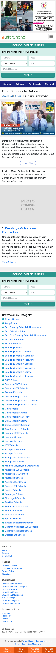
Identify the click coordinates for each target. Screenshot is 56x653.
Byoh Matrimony (34, 644)
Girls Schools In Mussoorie (18, 416)
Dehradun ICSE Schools (16, 388)
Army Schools (11, 323)
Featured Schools (13, 392)
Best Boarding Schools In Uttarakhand (23, 327)
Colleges (20, 84)
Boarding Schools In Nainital (18, 372)
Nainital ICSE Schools (15, 486)
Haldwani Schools (13, 437)
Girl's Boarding (21, 650)
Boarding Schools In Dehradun (19, 355)
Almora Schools (12, 319)
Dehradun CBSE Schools (16, 384)
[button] (28, 163)
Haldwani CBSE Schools (16, 433)
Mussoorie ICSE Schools (16, 473)
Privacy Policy (8, 571)
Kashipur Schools (13, 453)
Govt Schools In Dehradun (17, 429)
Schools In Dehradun (15, 514)
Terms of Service (9, 565)
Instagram (6, 613)
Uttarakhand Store (10, 592)
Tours (24, 644)
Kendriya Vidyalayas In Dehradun (21, 230)
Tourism (47, 641)
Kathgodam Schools (14, 461)
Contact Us (7, 556)
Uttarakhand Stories (11, 603)
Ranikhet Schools (13, 502)
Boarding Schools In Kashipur (19, 364)
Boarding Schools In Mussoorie (20, 368)
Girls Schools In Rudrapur (17, 425)
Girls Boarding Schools (16, 396)
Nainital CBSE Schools (15, 482)
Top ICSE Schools (49, 650)
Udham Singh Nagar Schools (18, 530)
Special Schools (13, 518)
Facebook (6, 616)
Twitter (5, 618)
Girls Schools (11, 408)
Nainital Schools (13, 490)
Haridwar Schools (13, 441)
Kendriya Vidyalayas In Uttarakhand (22, 465)
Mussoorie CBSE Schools (17, 469)
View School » (9, 262)
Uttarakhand (7, 96)
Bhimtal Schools (13, 343)
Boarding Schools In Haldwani (19, 359)
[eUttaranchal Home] (14, 36)
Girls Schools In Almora (16, 412)
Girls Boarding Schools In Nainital (21, 404)
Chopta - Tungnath (10, 600)
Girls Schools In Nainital (16, 420)
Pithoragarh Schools (15, 498)
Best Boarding (7, 650)
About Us (6, 550)
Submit (28, 75)
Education (39, 641)
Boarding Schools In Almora (18, 351)
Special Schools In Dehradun (19, 522)
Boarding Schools (13, 347)
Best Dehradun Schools (16, 331)
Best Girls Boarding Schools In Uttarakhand (25, 335)
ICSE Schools (11, 445)
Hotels (18, 644)
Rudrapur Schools (13, 510)
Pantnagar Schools (14, 494)
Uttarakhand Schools (15, 534)
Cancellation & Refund (12, 568)
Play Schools (35, 84)
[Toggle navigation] (51, 36)
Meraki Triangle (8, 597)
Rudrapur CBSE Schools (16, 506)
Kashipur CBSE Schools (16, 449)
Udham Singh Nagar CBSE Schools (21, 526)
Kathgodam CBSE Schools (17, 457)
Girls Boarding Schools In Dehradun (22, 400)
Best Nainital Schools (15, 339)
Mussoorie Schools (14, 477)
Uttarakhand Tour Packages (14, 586)
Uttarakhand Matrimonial (13, 595)
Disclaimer (6, 574)
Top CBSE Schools (35, 650)
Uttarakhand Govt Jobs (12, 583)
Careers (5, 553)
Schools (7, 84)
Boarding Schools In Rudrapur (19, 376)
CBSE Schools (11, 380)
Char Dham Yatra (9, 589)
